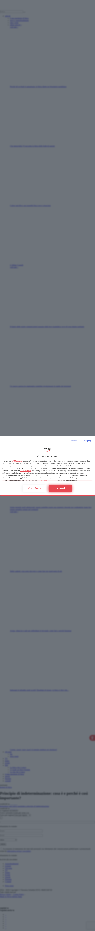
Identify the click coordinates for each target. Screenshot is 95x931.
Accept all (60, 488)
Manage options (34, 488)
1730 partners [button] (17, 461)
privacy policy (43, 480)
